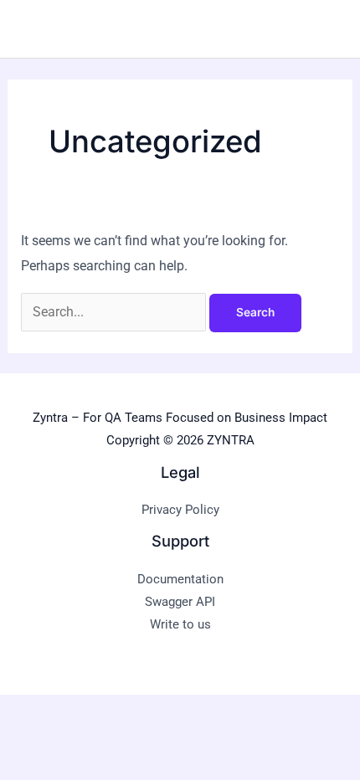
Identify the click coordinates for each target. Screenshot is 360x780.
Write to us (180, 624)
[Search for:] (115, 312)
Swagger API (180, 601)
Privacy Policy (180, 509)
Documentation (180, 579)
